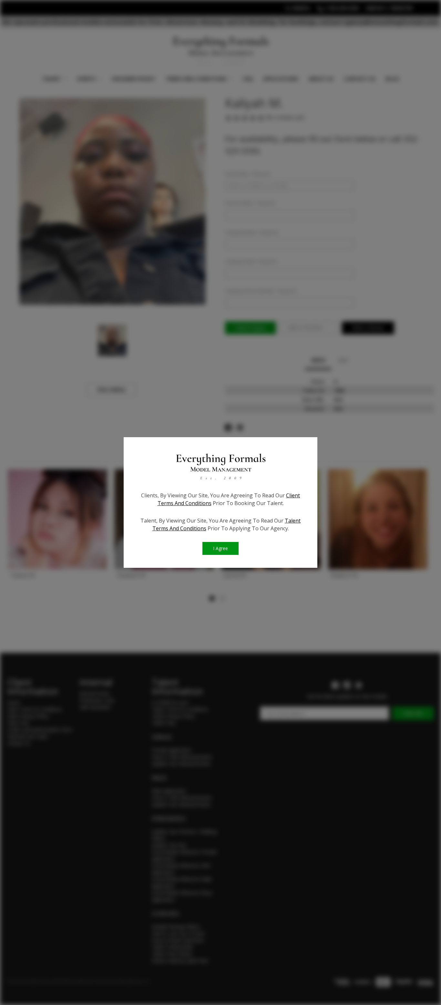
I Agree (220, 548)
